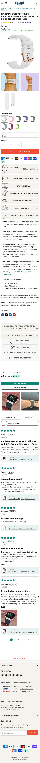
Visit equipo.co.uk (26, 689)
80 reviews (27, 22)
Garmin (11, 8)
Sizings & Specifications (23, 179)
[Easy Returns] (20, 348)
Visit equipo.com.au (26, 686)
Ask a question (20, 388)
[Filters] (3, 423)
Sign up (32, 733)
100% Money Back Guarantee (23, 193)
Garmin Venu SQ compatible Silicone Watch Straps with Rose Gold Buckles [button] (22, 499)
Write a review (20, 383)
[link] (20, 23)
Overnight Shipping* (22, 201)
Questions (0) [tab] (29, 417)
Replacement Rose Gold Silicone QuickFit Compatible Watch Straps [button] (21, 459)
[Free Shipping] (20, 341)
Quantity (4, 140)
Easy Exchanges (22, 208)
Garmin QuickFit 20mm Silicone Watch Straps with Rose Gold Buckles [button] (23, 572)
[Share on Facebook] (2, 314)
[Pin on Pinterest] (14, 314)
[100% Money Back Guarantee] (20, 353)
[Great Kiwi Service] (20, 358)
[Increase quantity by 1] (19, 144)
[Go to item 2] (30, 401)
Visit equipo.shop (26, 691)
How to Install (23, 186)
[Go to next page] (32, 640)
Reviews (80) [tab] (10, 417)
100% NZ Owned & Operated (23, 216)
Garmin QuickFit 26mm (25, 8)
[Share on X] (6, 314)
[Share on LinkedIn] (10, 314)
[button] (4, 458)
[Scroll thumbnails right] (36, 401)
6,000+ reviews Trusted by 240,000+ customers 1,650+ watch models (12, 707)
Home (3, 8)
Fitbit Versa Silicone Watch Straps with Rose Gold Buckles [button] (22, 632)
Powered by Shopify (20, 759)
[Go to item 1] (11, 401)
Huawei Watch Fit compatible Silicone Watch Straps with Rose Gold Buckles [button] (22, 529)
